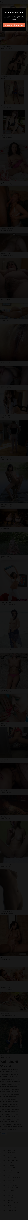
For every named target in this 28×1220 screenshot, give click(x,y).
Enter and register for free (14, 25)
